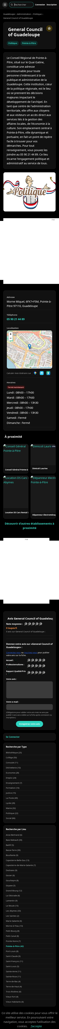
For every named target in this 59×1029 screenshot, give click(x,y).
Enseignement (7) (14, 783)
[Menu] (5, 4)
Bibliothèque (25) (14, 752)
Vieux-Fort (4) (12, 996)
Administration (24, 14)
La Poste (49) (12, 798)
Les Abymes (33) (13, 910)
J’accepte (36, 1026)
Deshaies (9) (11, 870)
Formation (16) (12, 788)
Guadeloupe (9, 14)
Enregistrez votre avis (29, 724)
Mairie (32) (11, 808)
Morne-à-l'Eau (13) (14, 926)
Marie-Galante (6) (14, 921)
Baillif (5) (10, 845)
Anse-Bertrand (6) (14, 835)
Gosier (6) (10, 875)
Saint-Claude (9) (13, 956)
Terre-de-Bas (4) (13, 981)
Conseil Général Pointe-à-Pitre (19, 469)
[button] (29, 346)
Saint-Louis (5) (12, 966)
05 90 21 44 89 (16, 319)
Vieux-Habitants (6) (15, 1001)
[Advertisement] (29, 250)
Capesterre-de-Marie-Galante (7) (21, 865)
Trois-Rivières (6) (13, 991)
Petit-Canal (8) (12, 936)
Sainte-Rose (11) (13, 976)
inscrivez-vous (30, 652)
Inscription (52, 4)
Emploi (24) (11, 778)
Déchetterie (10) (13, 767)
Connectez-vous (13, 652)
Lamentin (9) (11, 900)
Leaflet (34, 367)
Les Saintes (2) (12, 916)
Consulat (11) (12, 762)
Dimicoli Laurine (39, 468)
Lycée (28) (10, 803)
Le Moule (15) (12, 905)
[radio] (28, 660)
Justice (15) (11, 793)
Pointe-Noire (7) (13, 941)
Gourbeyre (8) (12, 880)
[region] (29, 349)
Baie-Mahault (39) (14, 840)
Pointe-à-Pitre (29, 43)
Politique (37, 14)
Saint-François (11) (14, 961)
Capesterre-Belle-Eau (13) (17, 860)
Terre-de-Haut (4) (14, 986)
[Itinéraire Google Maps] (35, 373)
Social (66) (10, 818)
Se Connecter (13, 736)
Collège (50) (11, 757)
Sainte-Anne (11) (13, 971)
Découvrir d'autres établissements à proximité (29, 526)
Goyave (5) (10, 885)
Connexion (40, 4)
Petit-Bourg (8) (12, 931)
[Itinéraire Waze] (41, 373)
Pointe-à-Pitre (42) (15, 946)
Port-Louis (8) (12, 951)
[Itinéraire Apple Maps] (48, 373)
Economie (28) (12, 772)
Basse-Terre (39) (13, 850)
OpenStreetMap (45, 367)
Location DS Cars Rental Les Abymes (22, 512)
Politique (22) (12, 813)
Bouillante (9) (12, 855)
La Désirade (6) (13, 895)
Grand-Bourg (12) (14, 890)
